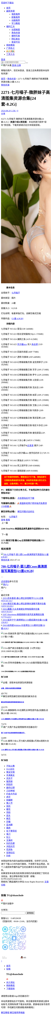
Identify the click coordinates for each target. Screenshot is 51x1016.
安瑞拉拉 (10, 853)
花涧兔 (9, 849)
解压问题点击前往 (26, 511)
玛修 (8, 856)
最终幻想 (10, 788)
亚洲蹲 (9, 825)
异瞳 (8, 822)
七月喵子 (16, 293)
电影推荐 (16, 14)
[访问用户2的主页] (4, 584)
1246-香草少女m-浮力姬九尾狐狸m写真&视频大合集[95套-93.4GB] (22, 749)
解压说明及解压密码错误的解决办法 (12, 702)
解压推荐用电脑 (17, 1012)
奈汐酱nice (22, 344)
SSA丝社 (10, 769)
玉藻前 (9, 840)
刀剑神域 (10, 791)
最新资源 (10, 11)
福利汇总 (10, 26)
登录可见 (16, 42)
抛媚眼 (9, 800)
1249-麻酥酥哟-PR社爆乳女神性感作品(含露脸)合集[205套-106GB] (22, 719)
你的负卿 (10, 843)
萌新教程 (10, 45)
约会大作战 (11, 794)
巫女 (8, 815)
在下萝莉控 (11, 831)
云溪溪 (30, 445)
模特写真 (16, 36)
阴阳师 (9, 784)
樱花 (8, 809)
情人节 (9, 803)
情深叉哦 (10, 772)
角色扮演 (16, 33)
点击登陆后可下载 (26, 498)
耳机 (8, 806)
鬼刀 (8, 834)
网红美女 (16, 39)
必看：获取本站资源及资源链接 (11, 688)
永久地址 (10, 982)
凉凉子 (9, 778)
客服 (8, 520)
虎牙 (8, 797)
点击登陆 (5, 581)
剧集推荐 (16, 17)
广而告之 (10, 48)
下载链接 (10, 988)
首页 (8, 8)
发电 (3, 520)
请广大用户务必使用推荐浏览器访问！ (13, 732)
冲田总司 (10, 846)
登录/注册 (16, 65)
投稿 (8, 969)
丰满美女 (10, 775)
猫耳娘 (9, 781)
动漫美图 (16, 30)
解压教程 (5, 1012)
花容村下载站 (7, 3)
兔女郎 (35, 344)
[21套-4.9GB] (17, 318)
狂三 (8, 837)
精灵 (8, 818)
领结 (8, 812)
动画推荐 (16, 20)
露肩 (8, 828)
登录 (3, 59)
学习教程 (16, 23)
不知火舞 (10, 766)
